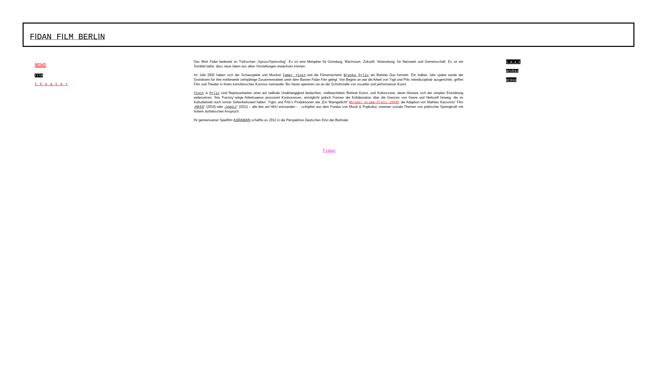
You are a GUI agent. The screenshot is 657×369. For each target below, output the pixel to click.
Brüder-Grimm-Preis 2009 (374, 102)
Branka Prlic (356, 75)
